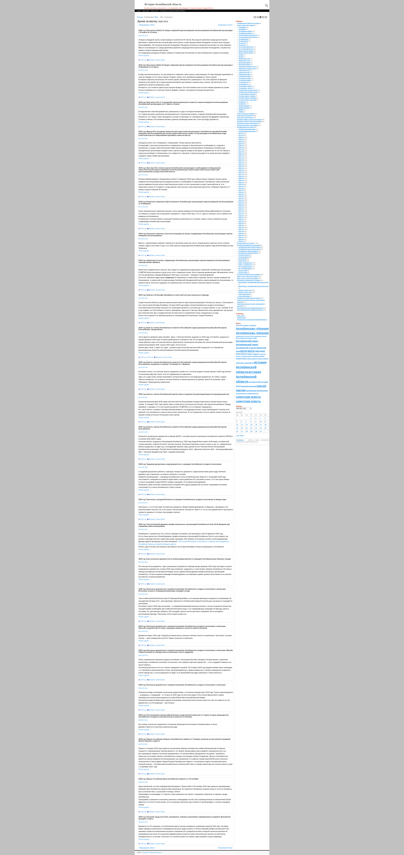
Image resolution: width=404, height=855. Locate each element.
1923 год (241, 157)
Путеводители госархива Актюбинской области (172, 10)
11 (265, 421)
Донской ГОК (242, 259)
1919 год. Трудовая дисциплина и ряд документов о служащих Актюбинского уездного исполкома (179, 464)
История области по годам (245, 127)
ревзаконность (241, 393)
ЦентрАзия (240, 440)
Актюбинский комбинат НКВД (248, 338)
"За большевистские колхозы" (248, 35)
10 (261, 421)
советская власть (248, 396)
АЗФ (237, 325)
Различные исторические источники (248, 280)
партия (261, 385)
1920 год (241, 145)
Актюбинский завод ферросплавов (249, 247)
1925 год (241, 164)
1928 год (241, 176)
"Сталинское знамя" (244, 78)
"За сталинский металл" (246, 47)
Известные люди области (245, 115)
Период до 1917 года (244, 290)
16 (256, 424)
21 (247, 428)
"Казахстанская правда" (246, 51)
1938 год (241, 215)
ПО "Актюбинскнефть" (245, 267)
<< (255, 17)
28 (247, 431)
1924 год (241, 160)
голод (238, 358)
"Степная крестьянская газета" (248, 90)
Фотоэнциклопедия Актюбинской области (250, 308)
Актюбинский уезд (244, 348)
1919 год (143, 60)
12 (237, 424)
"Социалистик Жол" (244, 74)
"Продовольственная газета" (247, 66)
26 (237, 431)
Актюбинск (245, 325)
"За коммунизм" (243, 39)
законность (240, 363)
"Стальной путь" (243, 82)
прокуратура (251, 391)
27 (242, 431)
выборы (255, 356)
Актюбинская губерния (252, 328)
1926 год (241, 168)
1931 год (241, 188)
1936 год (241, 208)
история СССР (255, 382)
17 (261, 424)
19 (237, 428)
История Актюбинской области (163, 4)
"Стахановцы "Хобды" (245, 86)
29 (251, 431)
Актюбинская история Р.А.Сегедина (248, 23)
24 (261, 428)
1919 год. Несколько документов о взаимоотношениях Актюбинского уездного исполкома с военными (181, 685)
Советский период (244, 294)
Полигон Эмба (242, 270)
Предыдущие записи (146, 25)
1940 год (241, 223)
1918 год (143, 357)
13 (242, 424)
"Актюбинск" (242, 27)
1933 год (241, 196)
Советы (249, 354)
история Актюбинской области (251, 367)
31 (261, 431)
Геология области (244, 255)
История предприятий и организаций (248, 245)
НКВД (257, 351)
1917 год (241, 133)
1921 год (241, 149)
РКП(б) (238, 354)
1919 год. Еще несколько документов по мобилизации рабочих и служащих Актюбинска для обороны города (184, 559)
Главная (139, 10)
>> (265, 17)
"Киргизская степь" (244, 58)
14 (247, 424)
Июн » (242, 435)
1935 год (241, 204)
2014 (156, 17)
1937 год (241, 211)
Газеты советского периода (245, 25)
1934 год (241, 200)
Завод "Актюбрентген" (245, 263)
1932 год (241, 192)
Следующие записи (226, 25)
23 (256, 428)
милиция (245, 386)
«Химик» (241, 109)
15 (251, 424)
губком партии (251, 358)
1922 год (241, 153)
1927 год (241, 172)
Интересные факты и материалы (247, 123)
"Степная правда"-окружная (247, 98)
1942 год (241, 231)
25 (265, 428)
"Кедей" (240, 55)
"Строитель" (242, 102)
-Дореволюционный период (247, 129)
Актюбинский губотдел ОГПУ (244, 336)
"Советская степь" (244, 70)
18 (265, 424)
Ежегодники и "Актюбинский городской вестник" (253, 282)
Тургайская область (246, 356)
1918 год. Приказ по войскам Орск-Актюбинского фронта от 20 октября (168, 779)
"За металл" (242, 43)
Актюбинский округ (247, 341)
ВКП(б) (243, 351)
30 (256, 431)
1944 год (241, 239)
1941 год (241, 227)
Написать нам (154, 10)
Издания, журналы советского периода (249, 119)
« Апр (237, 435)
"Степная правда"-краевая (246, 94)
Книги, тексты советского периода (247, 276)
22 (251, 428)
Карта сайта (146, 10)
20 (242, 428)
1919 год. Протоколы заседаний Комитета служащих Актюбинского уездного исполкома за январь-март (182, 499)
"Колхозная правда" (244, 62)
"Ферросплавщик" (244, 106)
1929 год (241, 180)
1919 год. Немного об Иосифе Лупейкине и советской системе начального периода (173, 295)
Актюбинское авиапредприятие (248, 251)
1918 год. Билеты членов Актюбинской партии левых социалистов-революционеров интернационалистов (183, 394)
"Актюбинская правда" (245, 31)
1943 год (241, 235)
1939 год (241, 219)
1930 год (241, 184)
